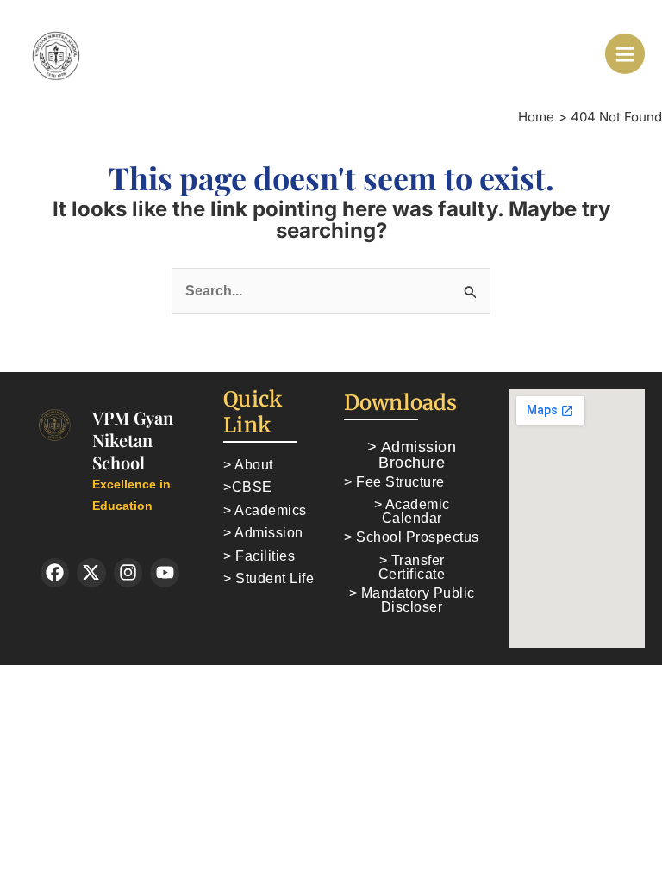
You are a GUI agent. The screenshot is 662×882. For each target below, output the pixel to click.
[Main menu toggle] (625, 54)
